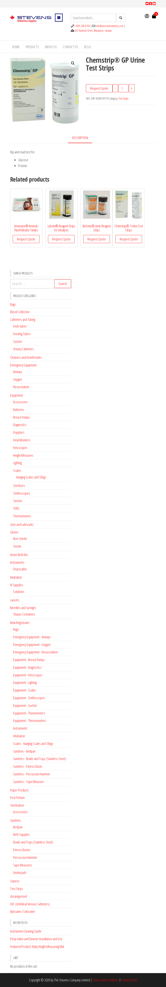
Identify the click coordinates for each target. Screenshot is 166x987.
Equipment (16, 395)
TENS (16, 508)
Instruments (17, 562)
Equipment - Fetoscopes (27, 675)
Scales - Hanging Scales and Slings (33, 743)
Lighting (17, 462)
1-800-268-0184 (82, 26)
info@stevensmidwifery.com (109, 26)
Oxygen (17, 379)
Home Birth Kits (19, 554)
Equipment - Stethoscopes (29, 697)
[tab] (83, 138)
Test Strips (123, 98)
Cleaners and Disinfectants (26, 357)
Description (80, 137)
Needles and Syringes (23, 607)
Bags (13, 304)
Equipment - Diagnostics (27, 667)
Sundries (15, 820)
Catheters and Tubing (22, 319)
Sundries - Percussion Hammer (31, 774)
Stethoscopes (21, 493)
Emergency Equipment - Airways (32, 636)
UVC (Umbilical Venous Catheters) (30, 904)
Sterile (17, 546)
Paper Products (19, 790)
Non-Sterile (20, 538)
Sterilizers (19, 485)
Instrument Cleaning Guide (25, 931)
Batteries (18, 409)
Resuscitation (21, 386)
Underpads (20, 872)
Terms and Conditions (106, 980)
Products (32, 46)
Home (16, 46)
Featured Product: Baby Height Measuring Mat (37, 946)
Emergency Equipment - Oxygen (31, 644)
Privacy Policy (129, 980)
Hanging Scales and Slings (31, 477)
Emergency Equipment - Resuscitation (35, 652)
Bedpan (17, 827)
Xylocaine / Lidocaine (22, 911)
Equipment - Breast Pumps (29, 659)
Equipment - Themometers (29, 713)
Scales (17, 470)
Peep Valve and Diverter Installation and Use (36, 938)
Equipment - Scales (24, 690)
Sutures (14, 881)
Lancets (14, 600)
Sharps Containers (24, 614)
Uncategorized (18, 896)
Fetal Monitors (21, 440)
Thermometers (22, 516)
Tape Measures (22, 865)
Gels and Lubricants (22, 524)
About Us (51, 46)
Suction (17, 341)
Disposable (20, 569)
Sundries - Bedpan (24, 751)
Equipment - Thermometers (29, 720)
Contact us (70, 46)
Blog (87, 46)
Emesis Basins (21, 849)
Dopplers (18, 432)
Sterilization (17, 805)
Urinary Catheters (23, 348)
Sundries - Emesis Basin (27, 766)
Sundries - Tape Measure (28, 781)
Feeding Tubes (22, 333)
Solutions (18, 591)
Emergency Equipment (23, 365)
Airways (17, 371)
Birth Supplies (21, 834)
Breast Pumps (21, 417)
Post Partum (17, 797)
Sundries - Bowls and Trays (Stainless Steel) (39, 758)
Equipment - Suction (25, 705)
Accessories (20, 401)
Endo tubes (20, 326)
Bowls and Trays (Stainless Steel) (33, 842)
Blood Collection (20, 311)
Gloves (14, 532)
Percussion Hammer (25, 857)
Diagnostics (20, 424)
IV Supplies (16, 584)
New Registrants (20, 622)
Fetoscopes (20, 447)
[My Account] (147, 16)
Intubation (16, 577)
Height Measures (23, 455)
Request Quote (99, 88)
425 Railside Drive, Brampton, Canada (93, 30)
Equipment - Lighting (25, 682)
